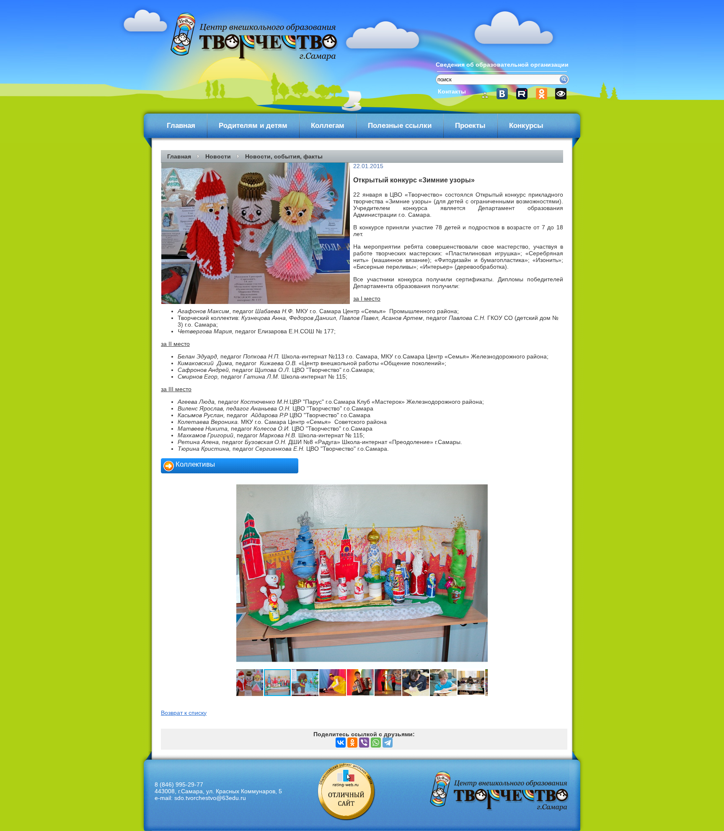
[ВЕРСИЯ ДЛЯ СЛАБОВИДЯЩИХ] (560, 93)
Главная (181, 126)
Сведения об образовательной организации (502, 64)
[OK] (542, 93)
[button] (244, 574)
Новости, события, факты (284, 156)
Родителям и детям (253, 126)
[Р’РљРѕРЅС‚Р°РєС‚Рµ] (341, 743)
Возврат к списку (184, 712)
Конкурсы (526, 126)
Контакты (452, 91)
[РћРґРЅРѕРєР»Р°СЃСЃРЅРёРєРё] (352, 743)
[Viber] (364, 743)
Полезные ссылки (400, 126)
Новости (218, 156)
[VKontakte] (506, 93)
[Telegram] (388, 743)
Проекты (470, 126)
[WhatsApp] (376, 743)
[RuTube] (524, 93)
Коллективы (195, 464)
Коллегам (327, 126)
